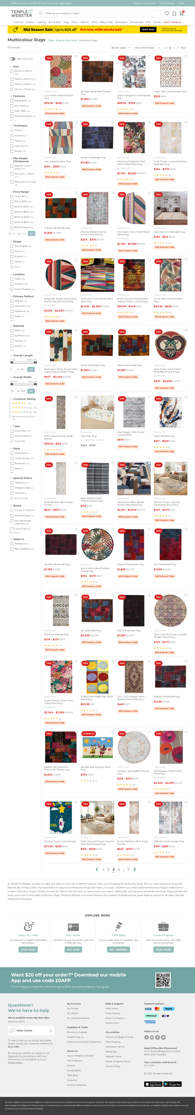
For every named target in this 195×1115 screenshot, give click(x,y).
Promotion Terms (115, 1046)
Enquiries (72, 1080)
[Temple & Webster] (22, 13)
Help (181, 3)
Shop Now (28, 949)
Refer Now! (65, 3)
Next (184, 47)
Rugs (51, 40)
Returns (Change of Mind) (119, 1037)
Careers (71, 1065)
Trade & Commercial (144, 3)
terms (105, 986)
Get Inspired (118, 949)
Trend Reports (74, 1060)
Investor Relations (76, 1085)
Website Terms (114, 1056)
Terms (11, 1056)
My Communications (78, 1018)
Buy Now (73, 949)
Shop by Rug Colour (66, 40)
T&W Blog (72, 1075)
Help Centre (112, 1008)
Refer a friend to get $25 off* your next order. (41, 3)
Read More (163, 949)
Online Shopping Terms (118, 1061)
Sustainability (74, 1070)
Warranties (111, 1051)
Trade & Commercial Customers (84, 1042)
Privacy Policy (15, 1062)
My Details (72, 1008)
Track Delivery (167, 3)
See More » (15, 532)
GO (31, 233)
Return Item (112, 1023)
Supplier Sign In (75, 1037)
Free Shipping (113, 1042)
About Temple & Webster (80, 1055)
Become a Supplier (77, 1032)
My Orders (72, 1013)
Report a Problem (115, 1018)
